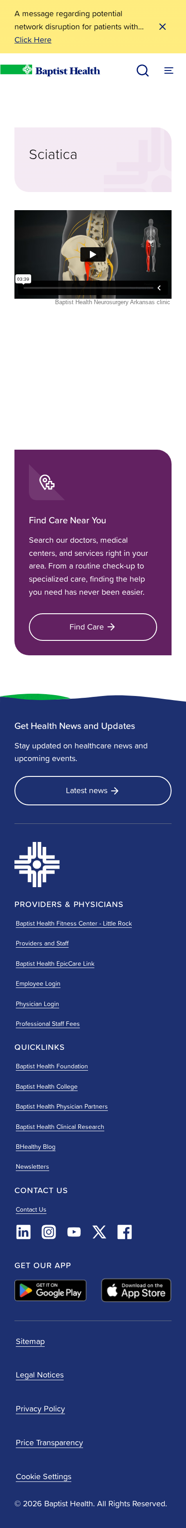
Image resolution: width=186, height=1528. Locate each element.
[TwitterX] (99, 1232)
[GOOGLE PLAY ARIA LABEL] (50, 1290)
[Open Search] (143, 70)
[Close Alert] (162, 27)
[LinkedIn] (23, 1232)
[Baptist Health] (65, 864)
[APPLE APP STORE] (136, 1290)
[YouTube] (74, 1232)
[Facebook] (125, 1232)
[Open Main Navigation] (169, 70)
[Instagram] (49, 1232)
